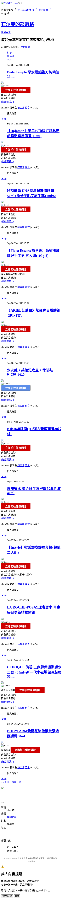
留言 (27, 107)
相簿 (9, 53)
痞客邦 (20, 107)
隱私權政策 (52, 858)
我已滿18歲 (7, 896)
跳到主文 (6, 32)
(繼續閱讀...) (7, 102)
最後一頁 (16, 782)
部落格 (10, 56)
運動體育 (25, 47)
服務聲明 (31, 861)
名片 (9, 60)
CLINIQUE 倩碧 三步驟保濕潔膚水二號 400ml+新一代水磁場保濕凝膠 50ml (34, 671)
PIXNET (13, 858)
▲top (3, 118)
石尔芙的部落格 (17, 24)
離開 (17, 896)
